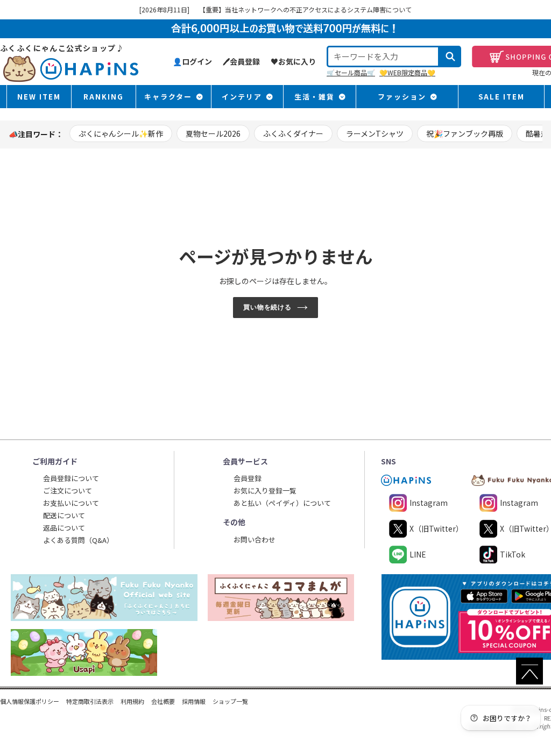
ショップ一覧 (230, 701)
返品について (64, 527)
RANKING (103, 96)
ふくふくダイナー (293, 133)
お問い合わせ (255, 539)
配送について (64, 515)
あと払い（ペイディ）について (282, 502)
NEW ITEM (39, 96)
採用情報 (194, 701)
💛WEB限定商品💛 (407, 72)
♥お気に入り (293, 61)
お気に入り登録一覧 (265, 490)
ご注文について (67, 490)
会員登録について (71, 478)
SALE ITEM (501, 96)
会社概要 (163, 701)
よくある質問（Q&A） (78, 540)
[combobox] (383, 56)
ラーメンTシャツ (375, 133)
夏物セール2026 (213, 133)
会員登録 (248, 478)
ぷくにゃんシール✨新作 (121, 133)
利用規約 (132, 701)
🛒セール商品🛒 (351, 72)
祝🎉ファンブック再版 (464, 133)
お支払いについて (71, 502)
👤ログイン (192, 61)
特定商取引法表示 (90, 701)
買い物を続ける (267, 307)
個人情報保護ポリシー (29, 701)
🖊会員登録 (241, 61)
